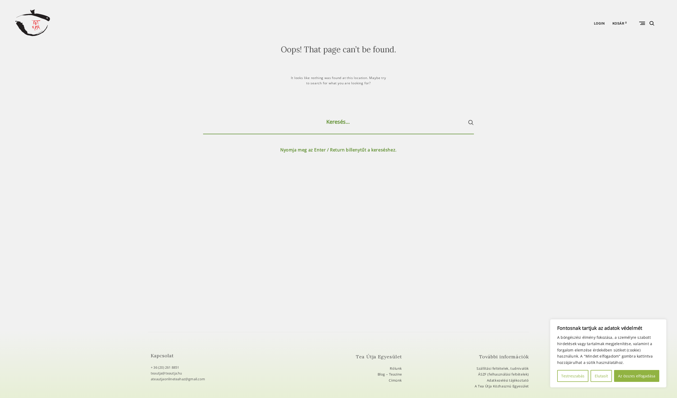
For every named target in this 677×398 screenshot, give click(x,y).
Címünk (395, 380)
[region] (608, 353)
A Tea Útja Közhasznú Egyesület (502, 386)
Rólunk (396, 368)
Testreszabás (572, 375)
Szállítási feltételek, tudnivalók (503, 368)
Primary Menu (641, 23)
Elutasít (601, 375)
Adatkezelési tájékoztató (508, 380)
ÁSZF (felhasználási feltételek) (503, 374)
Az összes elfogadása (636, 375)
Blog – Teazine (390, 374)
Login (599, 23)
